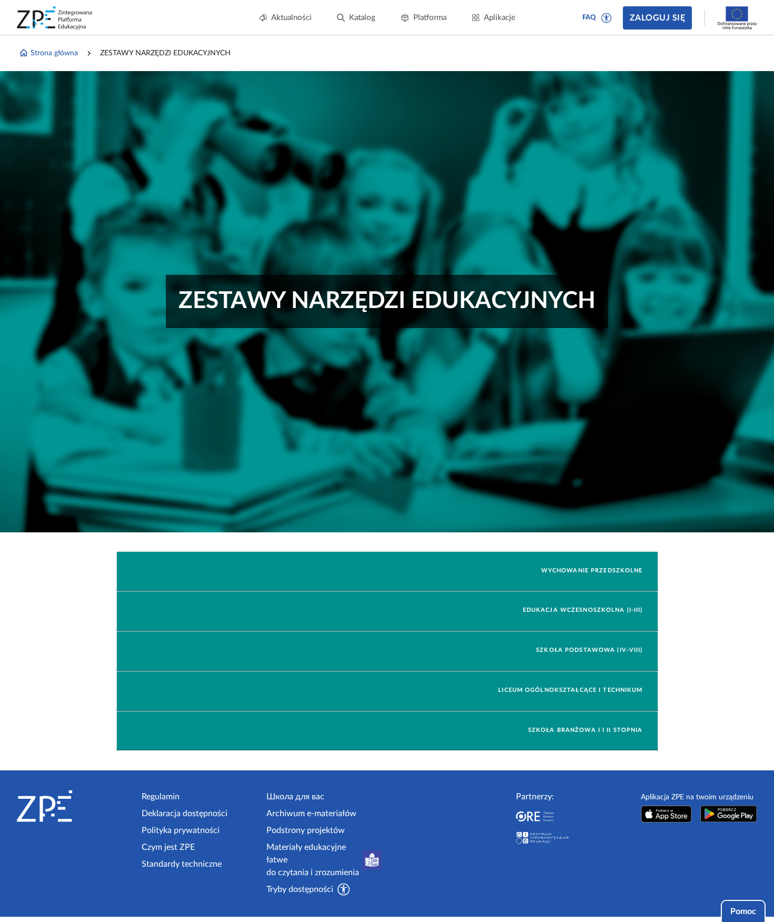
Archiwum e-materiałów (311, 813)
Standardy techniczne (182, 864)
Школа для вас (295, 796)
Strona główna (54, 53)
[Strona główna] (75, 806)
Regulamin (161, 796)
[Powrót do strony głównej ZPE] (55, 18)
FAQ (589, 17)
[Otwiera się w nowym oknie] (666, 814)
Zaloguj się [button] (657, 18)
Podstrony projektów (305, 830)
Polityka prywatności (181, 830)
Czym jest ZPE (168, 847)
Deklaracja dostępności (184, 813)
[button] (606, 18)
